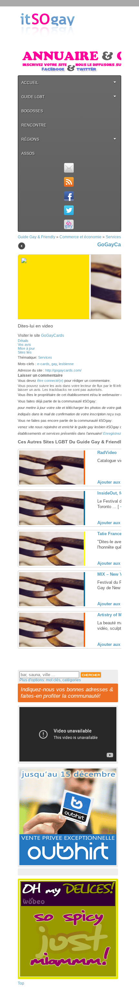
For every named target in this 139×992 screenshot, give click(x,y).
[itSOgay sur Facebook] (68, 196)
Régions (30, 139)
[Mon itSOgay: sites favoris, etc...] (68, 224)
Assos (28, 153)
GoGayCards (113, 244)
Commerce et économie (80, 237)
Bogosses (32, 111)
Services (113, 237)
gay (54, 364)
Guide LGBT (33, 97)
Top (21, 983)
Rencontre (33, 125)
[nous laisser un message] (68, 168)
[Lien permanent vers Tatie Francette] (51, 564)
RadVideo (107, 452)
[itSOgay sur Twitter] (68, 210)
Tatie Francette (111, 533)
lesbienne (66, 364)
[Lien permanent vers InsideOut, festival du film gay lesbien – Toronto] (51, 524)
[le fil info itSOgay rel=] (68, 182)
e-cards (43, 364)
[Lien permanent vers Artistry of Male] (51, 645)
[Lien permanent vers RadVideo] (51, 483)
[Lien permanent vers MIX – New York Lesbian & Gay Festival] (51, 605)
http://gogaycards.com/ (63, 370)
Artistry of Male (112, 614)
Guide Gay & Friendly (36, 237)
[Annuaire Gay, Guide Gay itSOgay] (47, 42)
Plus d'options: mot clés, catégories (50, 680)
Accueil (29, 82)
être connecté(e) (50, 381)
